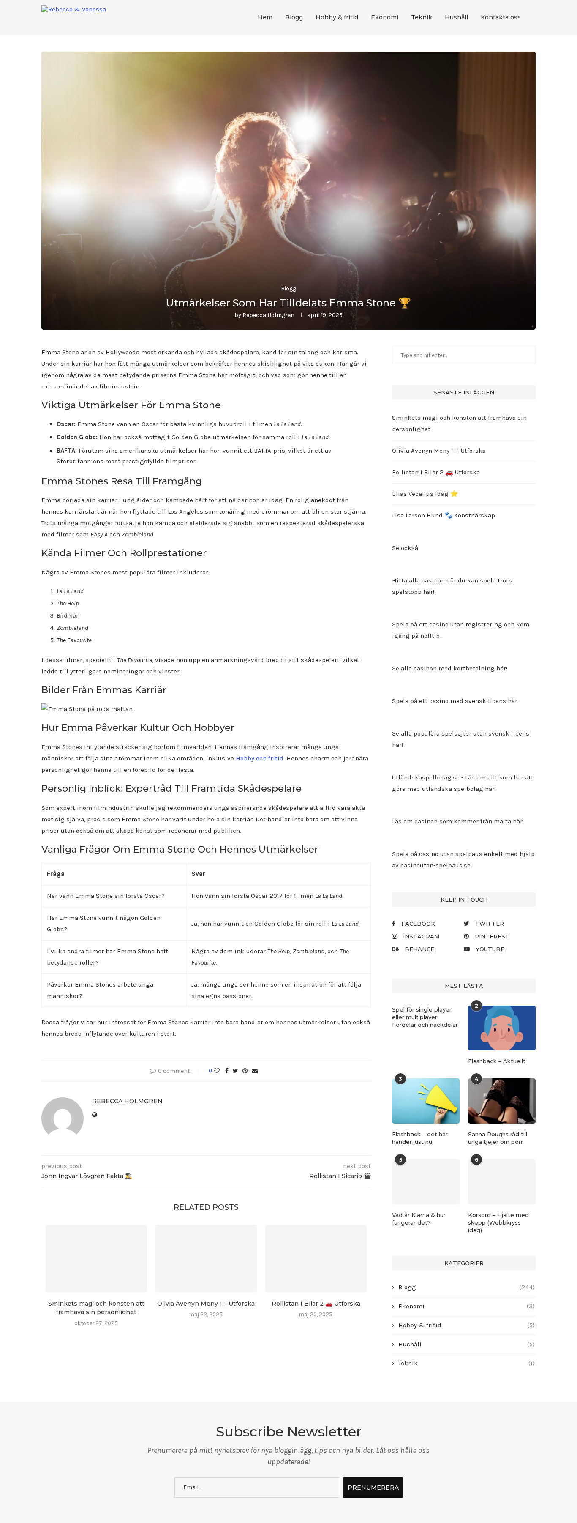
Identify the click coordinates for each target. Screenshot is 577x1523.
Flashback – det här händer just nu (420, 1138)
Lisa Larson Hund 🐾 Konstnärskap (443, 515)
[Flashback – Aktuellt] (502, 1028)
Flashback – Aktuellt (496, 1061)
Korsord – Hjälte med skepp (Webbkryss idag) (498, 1222)
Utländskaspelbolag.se (426, 777)
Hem (265, 17)
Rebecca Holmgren (268, 315)
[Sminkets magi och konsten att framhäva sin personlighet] (96, 1258)
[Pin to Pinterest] (245, 1071)
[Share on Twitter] (235, 1071)
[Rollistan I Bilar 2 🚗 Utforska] (316, 1258)
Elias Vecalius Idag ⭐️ (425, 494)
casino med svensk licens (467, 701)
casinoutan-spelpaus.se (435, 865)
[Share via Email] (255, 1071)
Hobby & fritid (337, 17)
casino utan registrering (465, 624)
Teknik (421, 17)
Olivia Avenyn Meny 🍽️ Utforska (206, 1303)
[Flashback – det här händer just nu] (426, 1101)
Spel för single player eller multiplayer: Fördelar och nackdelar (425, 1017)
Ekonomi (384, 17)
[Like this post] (217, 1071)
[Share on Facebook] (227, 1071)
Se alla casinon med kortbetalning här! (449, 668)
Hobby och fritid (259, 758)
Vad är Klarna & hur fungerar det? (419, 1218)
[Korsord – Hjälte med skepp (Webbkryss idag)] (502, 1181)
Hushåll (456, 17)
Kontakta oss (501, 17)
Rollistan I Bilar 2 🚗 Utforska (316, 1303)
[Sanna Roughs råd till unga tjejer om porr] (502, 1101)
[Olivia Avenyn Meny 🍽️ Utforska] (206, 1258)
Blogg (294, 17)
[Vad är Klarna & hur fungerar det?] (426, 1181)
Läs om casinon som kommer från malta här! (458, 821)
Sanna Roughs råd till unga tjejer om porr (497, 1138)
